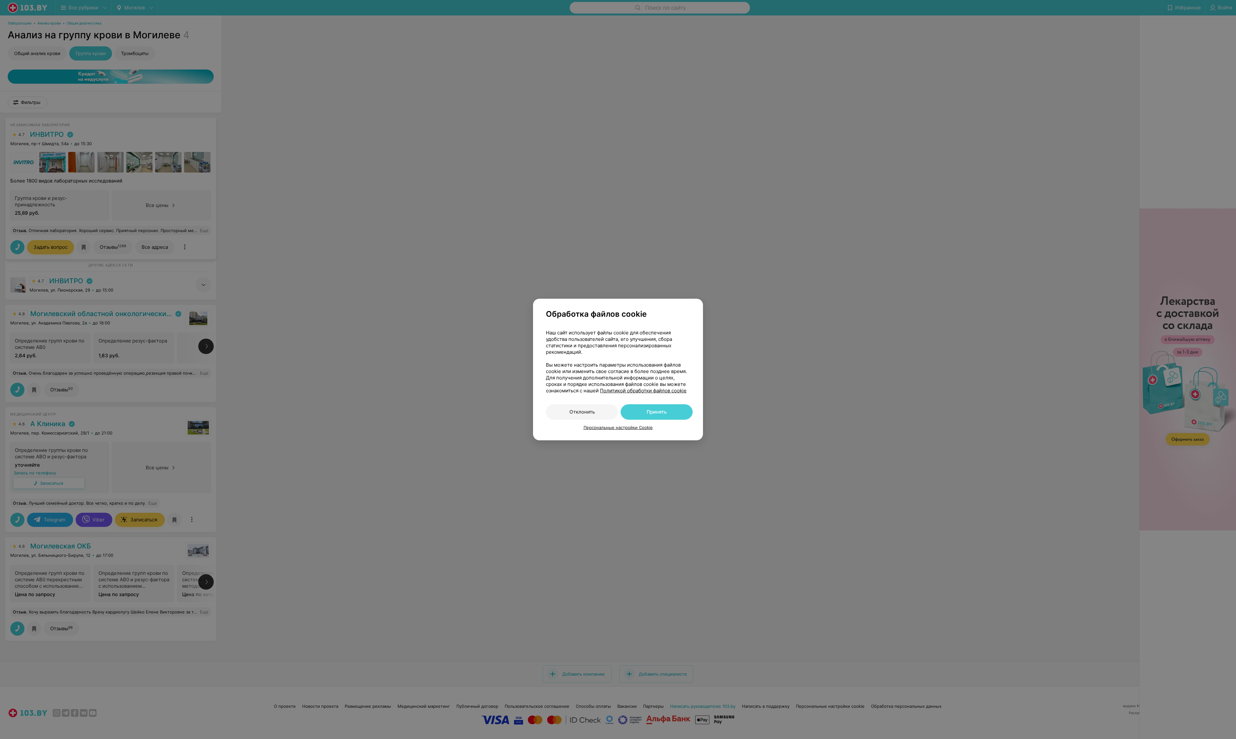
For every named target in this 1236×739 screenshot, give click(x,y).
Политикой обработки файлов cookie (643, 391)
